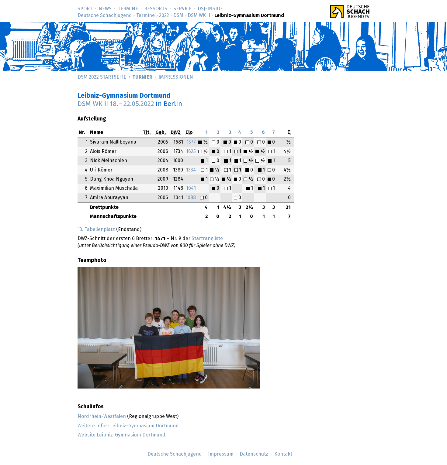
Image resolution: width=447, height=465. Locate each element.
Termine (128, 8)
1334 (191, 170)
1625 (191, 151)
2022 (164, 15)
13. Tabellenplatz (96, 229)
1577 (191, 142)
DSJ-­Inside (210, 8)
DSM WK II (199, 15)
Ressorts (155, 8)
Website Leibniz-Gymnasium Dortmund (121, 435)
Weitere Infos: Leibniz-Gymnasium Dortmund (128, 425)
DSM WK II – (116, 103)
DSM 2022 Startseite (102, 77)
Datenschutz (254, 454)
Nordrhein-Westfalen (102, 416)
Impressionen (175, 77)
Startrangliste (207, 238)
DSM (178, 15)
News (105, 8)
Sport (85, 8)
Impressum (221, 454)
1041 (191, 188)
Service (182, 8)
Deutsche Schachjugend (105, 15)
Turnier (142, 77)
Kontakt (283, 454)
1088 (190, 197)
